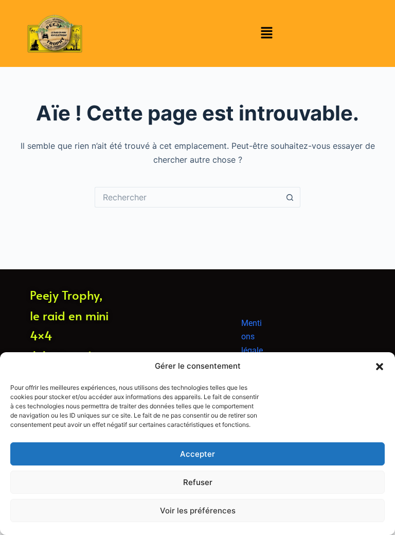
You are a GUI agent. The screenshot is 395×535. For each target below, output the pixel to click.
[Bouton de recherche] (290, 197)
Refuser (197, 482)
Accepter (197, 454)
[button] (379, 366)
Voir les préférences (198, 510)
